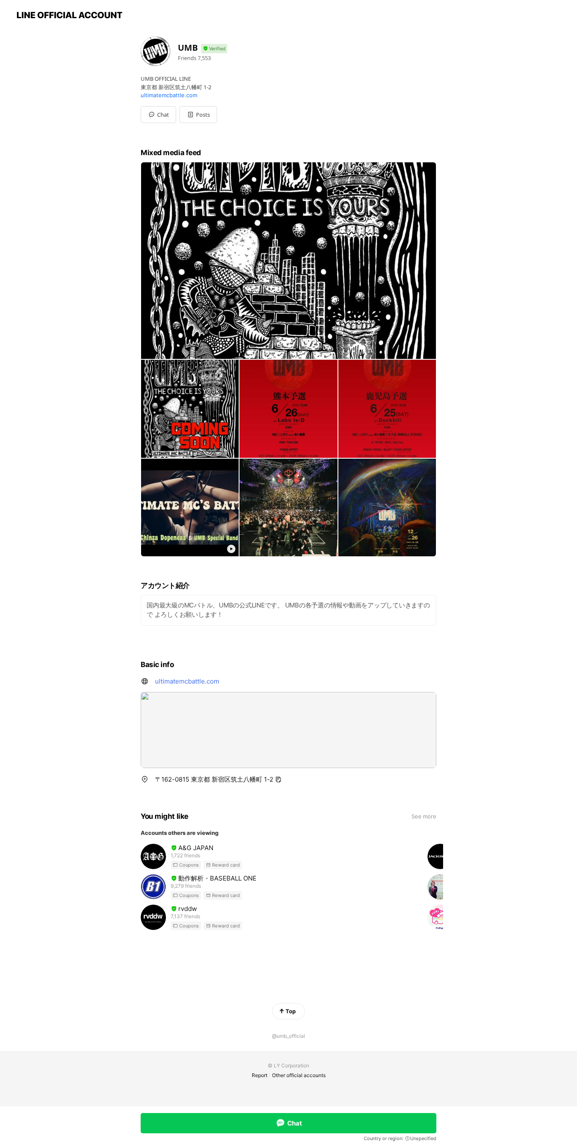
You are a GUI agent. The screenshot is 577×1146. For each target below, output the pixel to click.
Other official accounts (299, 1075)
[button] (198, 114)
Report (259, 1075)
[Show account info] (214, 49)
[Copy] (278, 779)
